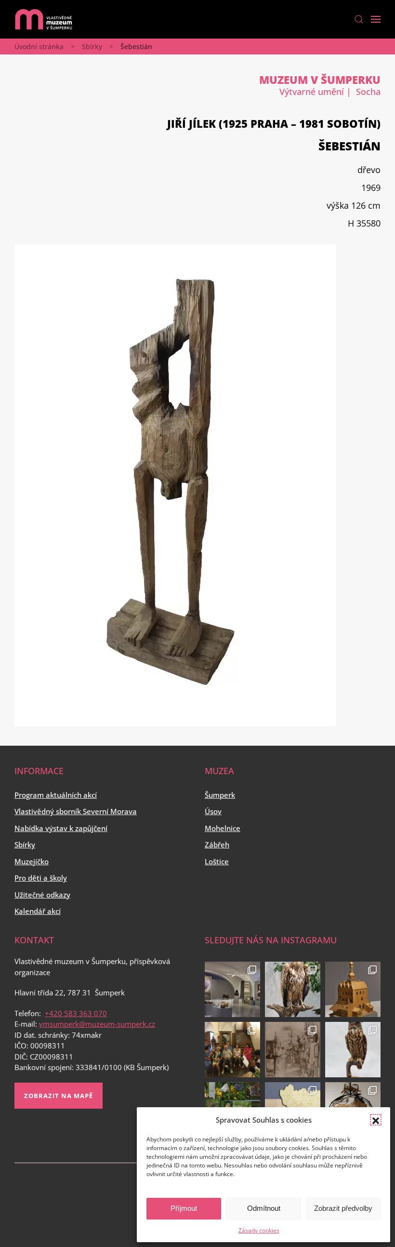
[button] (376, 1120)
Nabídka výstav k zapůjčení (60, 828)
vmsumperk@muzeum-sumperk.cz (97, 1024)
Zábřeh (217, 844)
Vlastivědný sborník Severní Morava (75, 811)
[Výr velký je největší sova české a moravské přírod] (353, 1049)
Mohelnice (222, 828)
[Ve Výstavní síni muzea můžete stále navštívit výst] (353, 989)
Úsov (213, 811)
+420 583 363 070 (76, 1013)
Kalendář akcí (37, 911)
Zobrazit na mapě (58, 1095)
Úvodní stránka (39, 46)
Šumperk (220, 795)
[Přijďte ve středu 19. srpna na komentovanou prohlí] (232, 989)
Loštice (217, 861)
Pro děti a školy (40, 878)
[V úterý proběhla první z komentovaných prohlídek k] (292, 1049)
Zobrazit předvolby (343, 1208)
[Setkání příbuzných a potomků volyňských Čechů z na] (232, 1049)
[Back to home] (43, 19)
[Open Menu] (376, 19)
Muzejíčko (31, 861)
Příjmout (184, 1208)
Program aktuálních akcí (55, 795)
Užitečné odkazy (42, 894)
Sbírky (92, 46)
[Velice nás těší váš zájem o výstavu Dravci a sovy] (292, 989)
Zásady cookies (258, 1230)
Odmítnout (263, 1208)
